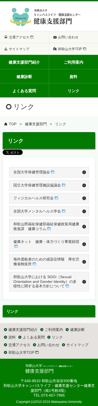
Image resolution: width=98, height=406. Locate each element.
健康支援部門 (36, 124)
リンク (60, 124)
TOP (12, 124)
